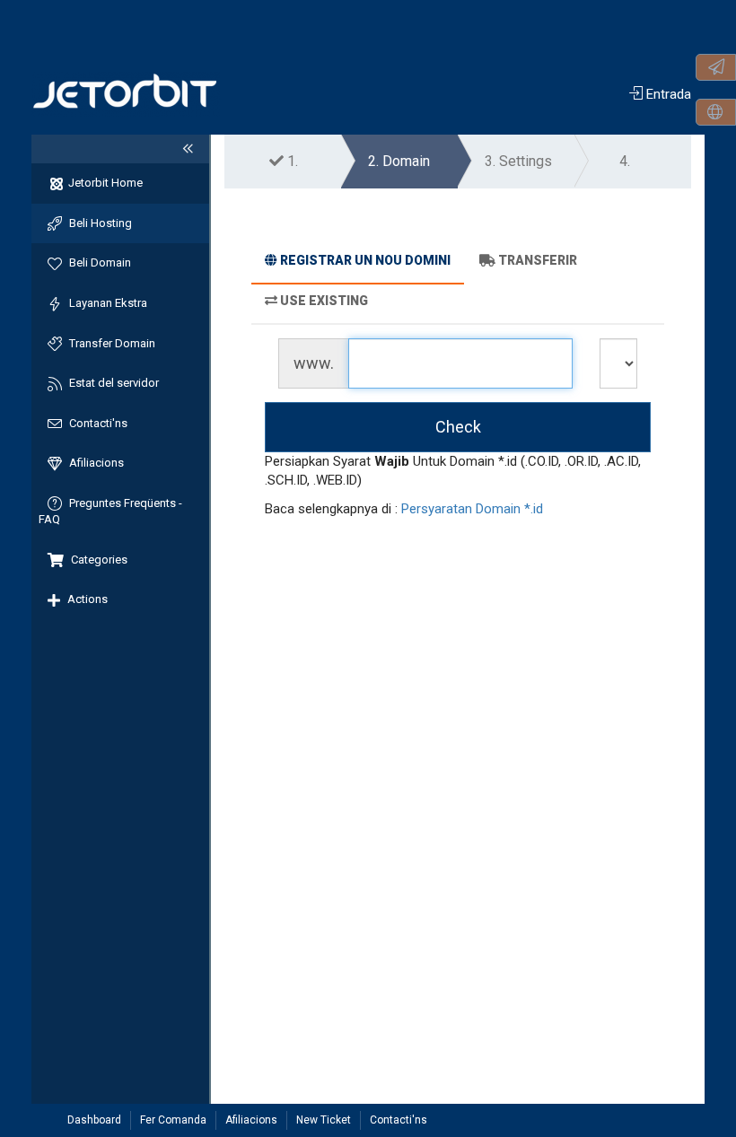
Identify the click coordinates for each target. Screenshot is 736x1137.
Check (458, 426)
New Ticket (323, 1120)
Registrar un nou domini (365, 260)
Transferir (537, 260)
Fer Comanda (173, 1120)
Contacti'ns (398, 1120)
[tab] (357, 263)
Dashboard (94, 1120)
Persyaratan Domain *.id (472, 509)
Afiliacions (251, 1120)
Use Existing (324, 300)
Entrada (667, 94)
